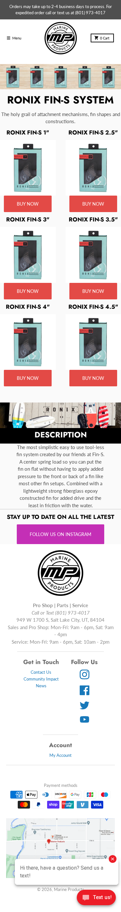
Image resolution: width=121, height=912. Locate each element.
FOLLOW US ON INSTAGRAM (60, 534)
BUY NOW (28, 204)
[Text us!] (96, 898)
